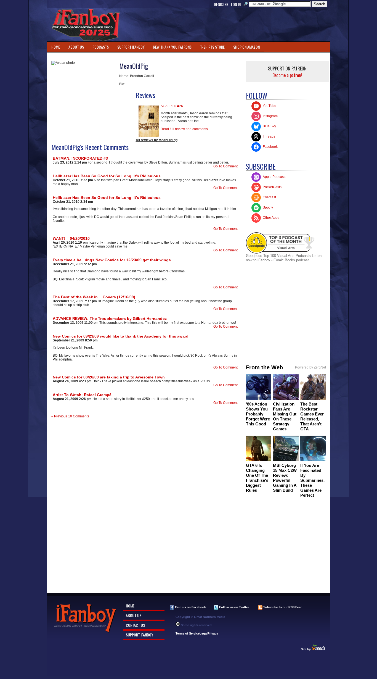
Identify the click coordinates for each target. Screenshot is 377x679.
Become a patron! (287, 75)
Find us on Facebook (190, 607)
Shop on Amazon (246, 47)
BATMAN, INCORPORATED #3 (80, 158)
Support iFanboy (129, 46)
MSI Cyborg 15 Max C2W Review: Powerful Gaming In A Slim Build (285, 478)
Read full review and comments (184, 129)
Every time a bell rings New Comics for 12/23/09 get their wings (112, 260)
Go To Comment (225, 166)
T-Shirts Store (212, 47)
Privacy (213, 633)
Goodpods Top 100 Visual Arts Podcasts (279, 256)
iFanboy (85, 24)
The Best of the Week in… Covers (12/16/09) (94, 297)
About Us (76, 47)
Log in (236, 4)
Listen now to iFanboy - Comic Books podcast (284, 258)
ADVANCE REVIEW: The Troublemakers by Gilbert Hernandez (110, 318)
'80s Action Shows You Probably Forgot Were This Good (258, 414)
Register (221, 4)
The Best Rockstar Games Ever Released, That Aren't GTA (312, 416)
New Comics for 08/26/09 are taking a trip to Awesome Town (109, 377)
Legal (204, 633)
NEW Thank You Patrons (172, 47)
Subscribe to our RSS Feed (282, 607)
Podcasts (98, 46)
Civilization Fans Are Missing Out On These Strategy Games (284, 416)
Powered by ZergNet (310, 367)
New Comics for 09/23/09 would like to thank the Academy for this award (121, 336)
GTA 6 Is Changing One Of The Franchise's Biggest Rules (257, 478)
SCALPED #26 (172, 106)
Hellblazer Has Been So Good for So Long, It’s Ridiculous (107, 176)
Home (55, 47)
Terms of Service (188, 633)
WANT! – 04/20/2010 (71, 238)
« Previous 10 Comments (70, 416)
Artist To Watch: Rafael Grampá (82, 395)
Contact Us (135, 625)
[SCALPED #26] (149, 136)
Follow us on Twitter (233, 607)
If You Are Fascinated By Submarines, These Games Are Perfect (312, 480)
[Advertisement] (229, 24)
